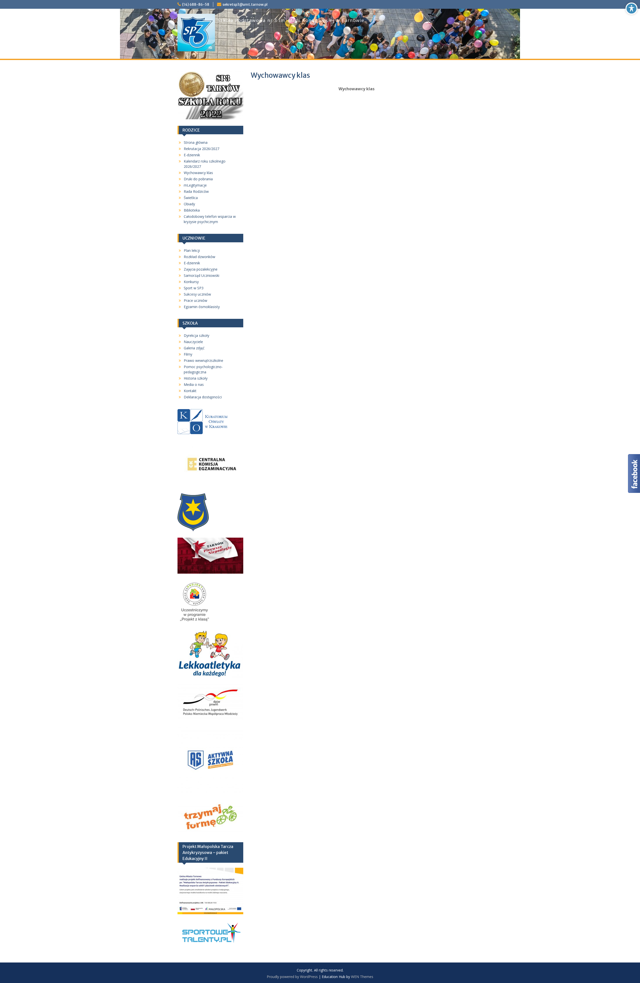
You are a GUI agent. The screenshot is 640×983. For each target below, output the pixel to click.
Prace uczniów (195, 300)
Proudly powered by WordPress (292, 976)
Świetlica (191, 197)
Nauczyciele (193, 341)
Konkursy (191, 281)
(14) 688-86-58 (195, 4)
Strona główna (196, 142)
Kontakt (190, 390)
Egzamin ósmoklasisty (202, 306)
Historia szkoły (196, 378)
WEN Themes (362, 976)
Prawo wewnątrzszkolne (203, 360)
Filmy (188, 354)
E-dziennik (192, 155)
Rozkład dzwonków (199, 256)
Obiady (189, 204)
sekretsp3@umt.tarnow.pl (245, 4)
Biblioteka (192, 210)
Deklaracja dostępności (203, 397)
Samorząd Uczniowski (201, 275)
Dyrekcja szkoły (196, 335)
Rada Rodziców (196, 191)
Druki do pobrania (198, 179)
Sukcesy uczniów (197, 294)
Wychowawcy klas (198, 172)
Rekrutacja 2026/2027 (201, 148)
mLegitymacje (195, 185)
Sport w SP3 (194, 288)
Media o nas (194, 384)
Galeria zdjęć (194, 348)
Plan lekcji (192, 250)
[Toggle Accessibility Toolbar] (632, 9)
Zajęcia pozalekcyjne (201, 269)
